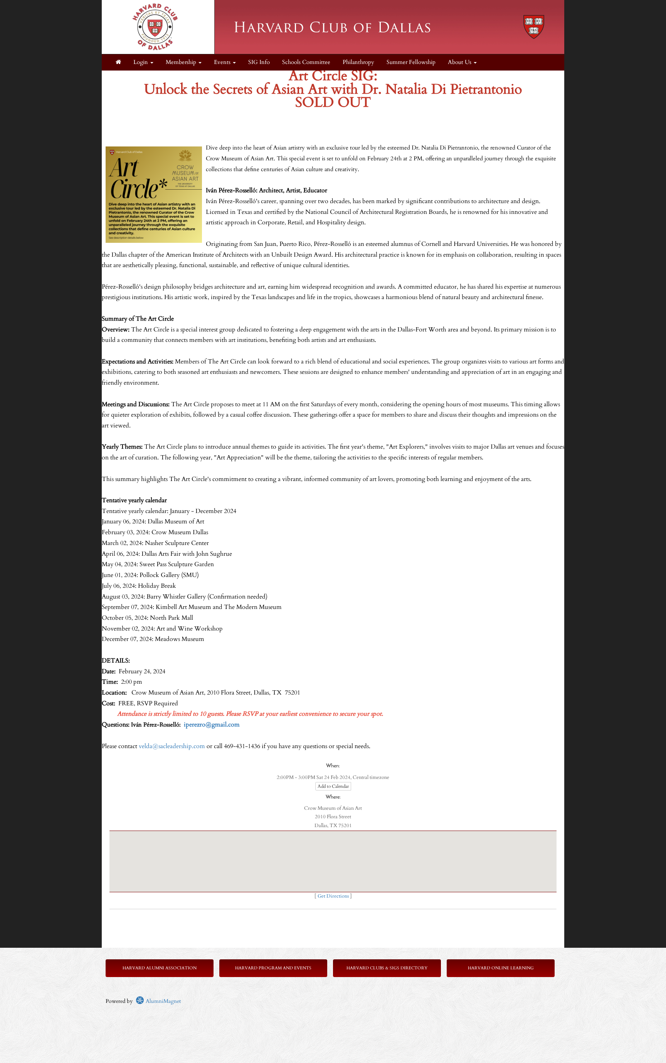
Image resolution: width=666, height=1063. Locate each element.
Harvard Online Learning (501, 968)
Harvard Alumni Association (160, 968)
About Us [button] (460, 62)
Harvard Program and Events (273, 968)
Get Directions (333, 896)
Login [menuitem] (141, 62)
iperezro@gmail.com (212, 724)
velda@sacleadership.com (172, 746)
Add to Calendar (333, 786)
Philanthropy (358, 62)
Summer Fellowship (411, 62)
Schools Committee (306, 62)
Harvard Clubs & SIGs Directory (386, 968)
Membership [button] (182, 62)
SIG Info (259, 62)
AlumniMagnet (162, 1001)
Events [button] (223, 62)
